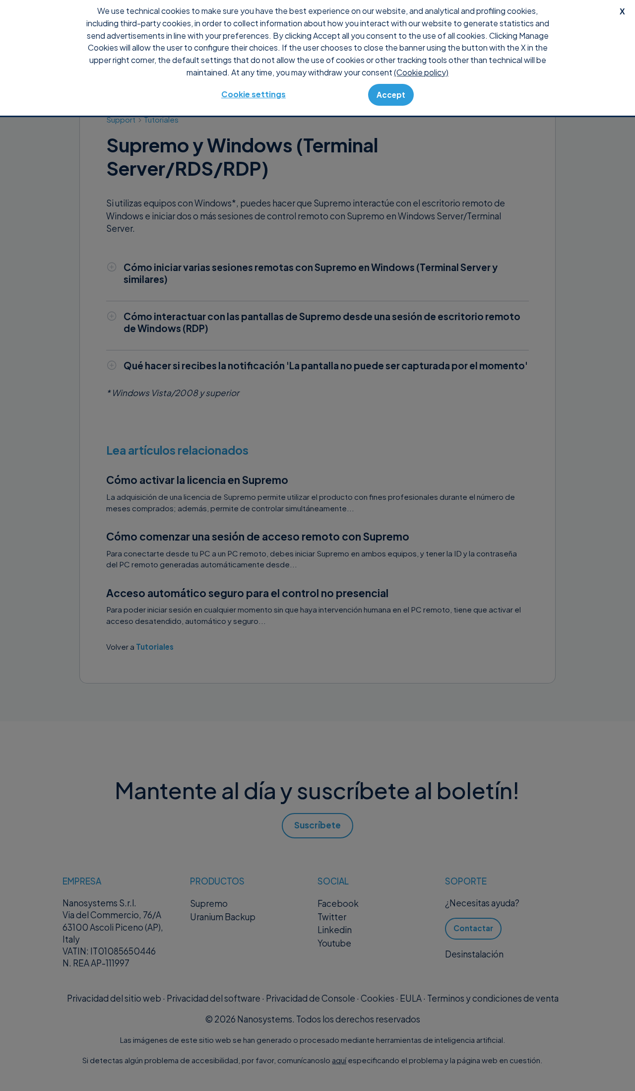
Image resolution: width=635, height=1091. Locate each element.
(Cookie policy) (421, 72)
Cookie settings (253, 94)
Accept (391, 94)
